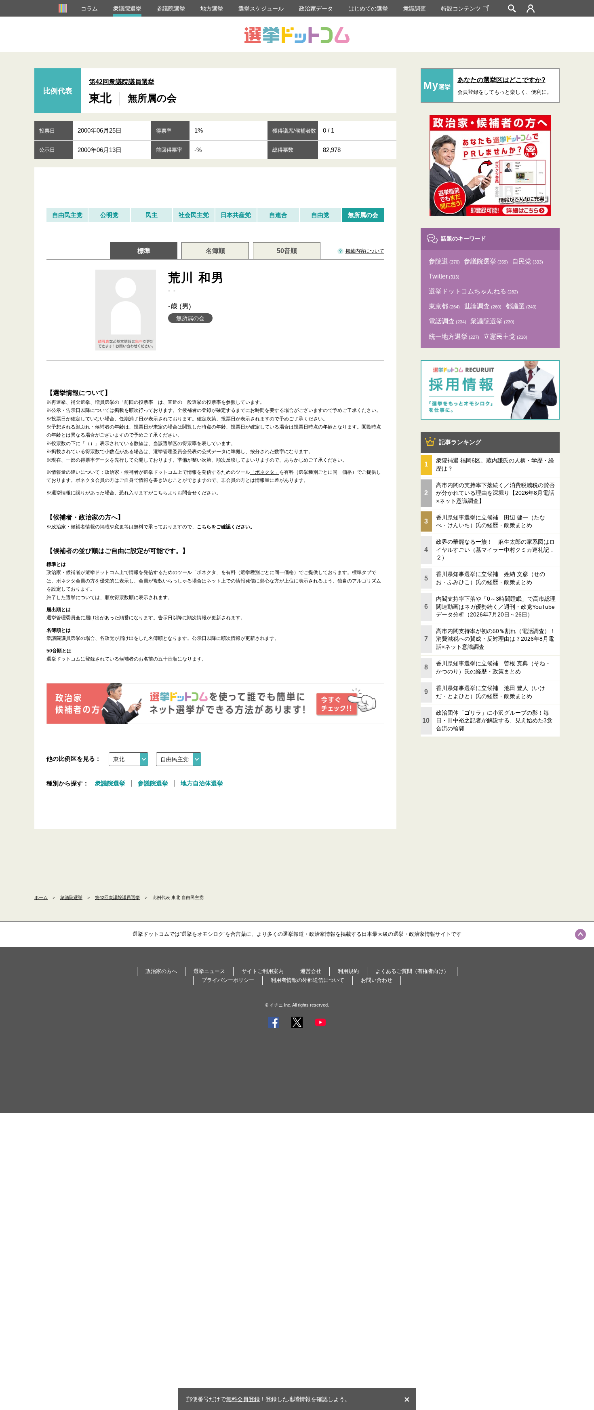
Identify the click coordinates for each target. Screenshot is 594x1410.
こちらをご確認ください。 (226, 527)
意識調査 (414, 8)
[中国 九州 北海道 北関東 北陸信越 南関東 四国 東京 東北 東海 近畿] (128, 759)
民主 (151, 214)
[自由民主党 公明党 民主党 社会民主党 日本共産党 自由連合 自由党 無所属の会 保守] (178, 759)
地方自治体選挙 (202, 783)
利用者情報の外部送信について (307, 980)
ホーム (41, 897)
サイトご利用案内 (263, 971)
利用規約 (348, 971)
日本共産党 (236, 214)
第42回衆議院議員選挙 (121, 81)
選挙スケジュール (261, 8)
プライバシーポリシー (228, 980)
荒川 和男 (196, 282)
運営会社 (310, 971)
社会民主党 (194, 214)
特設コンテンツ (461, 8)
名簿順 (215, 250)
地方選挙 (211, 8)
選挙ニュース (209, 971)
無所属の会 (363, 214)
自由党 (320, 214)
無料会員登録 (243, 1399)
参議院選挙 (171, 8)
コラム (89, 8)
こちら (160, 493)
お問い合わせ (376, 980)
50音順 (287, 250)
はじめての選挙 (368, 8)
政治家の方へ (161, 971)
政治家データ (316, 8)
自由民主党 (67, 214)
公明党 (109, 214)
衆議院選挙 (127, 8)
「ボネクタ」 (264, 472)
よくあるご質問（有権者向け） (412, 971)
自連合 (278, 214)
